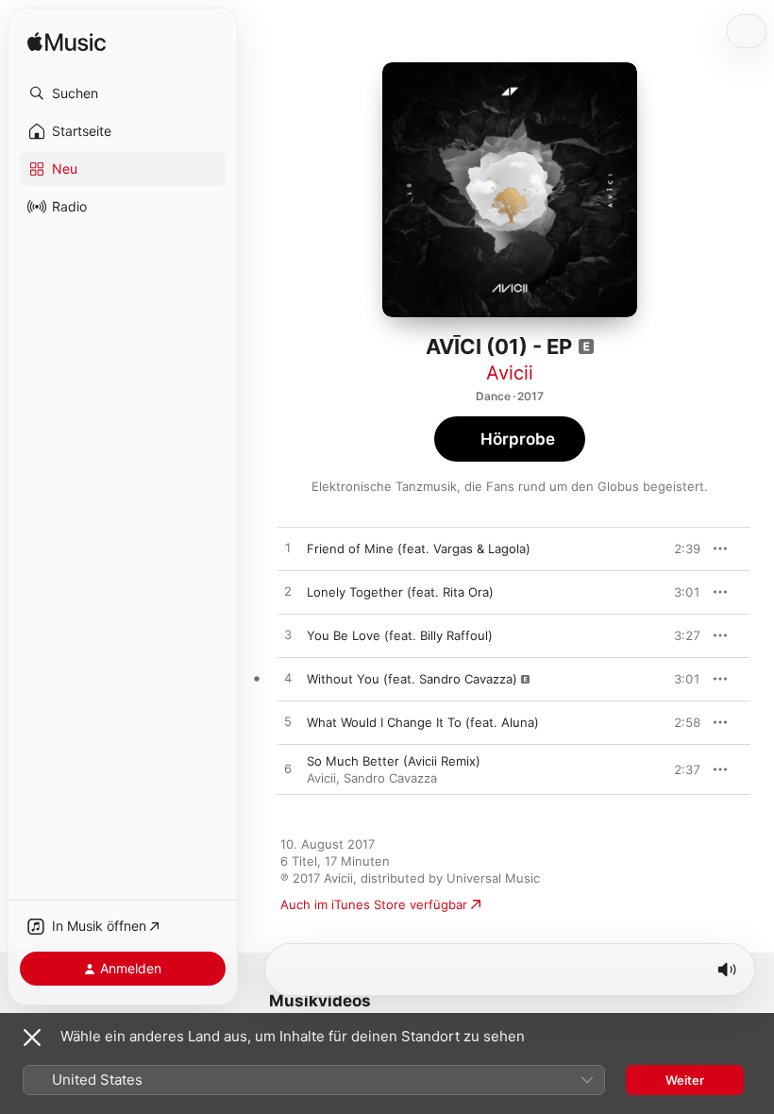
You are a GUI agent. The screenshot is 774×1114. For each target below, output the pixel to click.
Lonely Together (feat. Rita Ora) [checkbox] (400, 591)
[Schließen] (32, 1037)
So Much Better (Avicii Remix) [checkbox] (393, 760)
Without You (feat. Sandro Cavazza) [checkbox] (412, 678)
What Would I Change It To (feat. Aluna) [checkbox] (423, 722)
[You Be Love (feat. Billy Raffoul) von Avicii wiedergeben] (288, 635)
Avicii (509, 373)
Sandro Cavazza (390, 777)
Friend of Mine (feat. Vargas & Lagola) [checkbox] (418, 548)
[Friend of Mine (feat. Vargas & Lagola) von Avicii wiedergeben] (288, 548)
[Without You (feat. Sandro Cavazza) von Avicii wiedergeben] (288, 678)
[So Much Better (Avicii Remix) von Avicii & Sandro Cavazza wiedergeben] (288, 769)
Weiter (684, 1080)
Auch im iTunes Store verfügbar (373, 904)
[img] (66, 43)
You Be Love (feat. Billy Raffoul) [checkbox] (400, 635)
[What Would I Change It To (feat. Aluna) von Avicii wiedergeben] (288, 722)
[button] (123, 93)
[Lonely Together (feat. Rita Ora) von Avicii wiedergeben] (288, 591)
